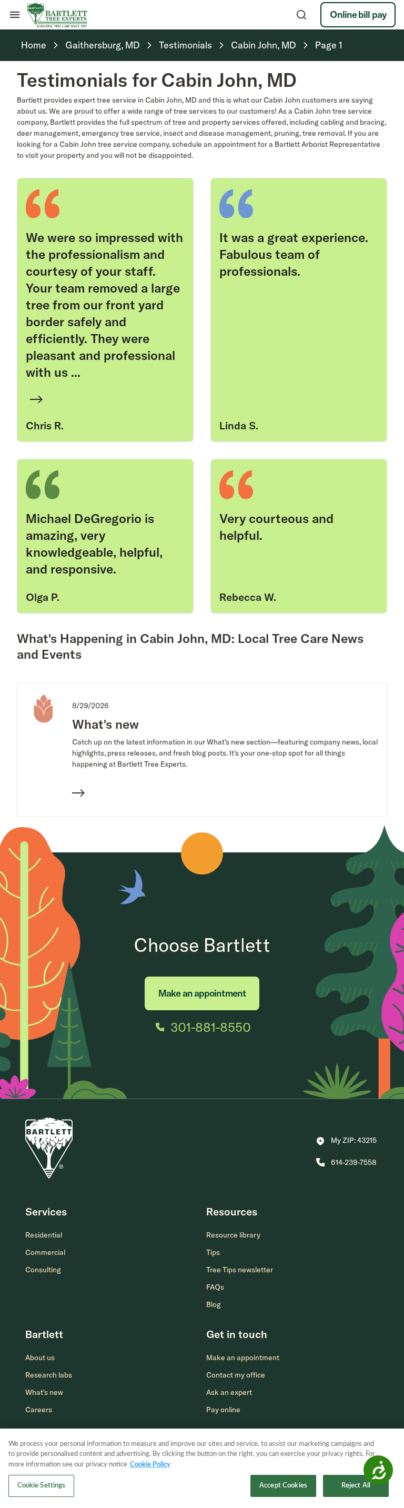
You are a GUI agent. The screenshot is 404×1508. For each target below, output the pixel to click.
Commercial (45, 1252)
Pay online (223, 1409)
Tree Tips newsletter (239, 1269)
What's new (44, 1392)
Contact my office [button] (235, 1375)
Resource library (233, 1235)
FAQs (215, 1287)
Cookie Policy (150, 1464)
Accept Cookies (283, 1485)
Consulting (43, 1269)
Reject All (355, 1485)
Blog (213, 1304)
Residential (43, 1235)
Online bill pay (358, 14)
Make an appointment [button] (242, 1357)
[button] (346, 1141)
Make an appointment (202, 993)
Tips (213, 1252)
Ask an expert (229, 1392)
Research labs (48, 1375)
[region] (202, 1468)
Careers (38, 1409)
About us (40, 1357)
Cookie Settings (41, 1485)
